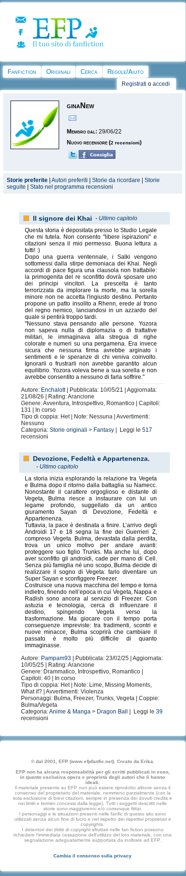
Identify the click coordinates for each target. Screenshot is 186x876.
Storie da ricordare (116, 180)
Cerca (89, 71)
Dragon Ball (112, 711)
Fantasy (103, 430)
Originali (58, 71)
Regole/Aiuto (125, 71)
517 (147, 430)
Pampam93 (56, 658)
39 (159, 711)
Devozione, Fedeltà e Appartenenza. (91, 458)
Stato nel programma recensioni (71, 186)
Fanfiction (22, 71)
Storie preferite (27, 180)
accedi (161, 84)
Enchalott (53, 390)
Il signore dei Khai (62, 218)
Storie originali (68, 430)
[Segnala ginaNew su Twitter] (73, 156)
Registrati (134, 84)
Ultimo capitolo (118, 218)
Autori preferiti (70, 180)
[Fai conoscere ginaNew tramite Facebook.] (97, 156)
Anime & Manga (70, 711)
